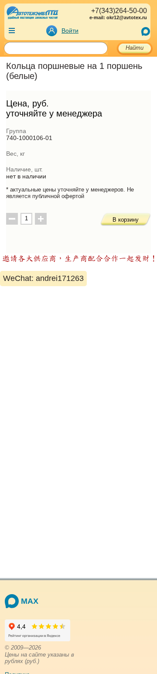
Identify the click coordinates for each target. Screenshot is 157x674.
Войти (69, 30)
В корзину (126, 219)
